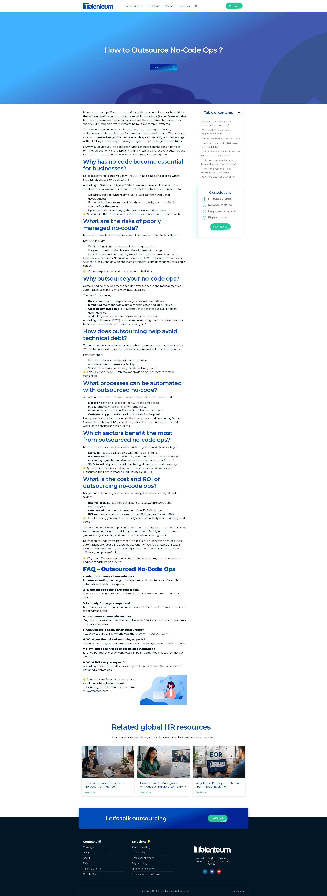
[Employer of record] (204, 211)
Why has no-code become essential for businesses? (216, 123)
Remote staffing (220, 205)
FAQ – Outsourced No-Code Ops (219, 177)
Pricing (169, 6)
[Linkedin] (205, 871)
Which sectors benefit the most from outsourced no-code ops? (218, 162)
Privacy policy (237, 891)
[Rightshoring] (204, 218)
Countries (184, 6)
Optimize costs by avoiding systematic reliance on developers (127, 210)
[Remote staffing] (204, 205)
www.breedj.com (97, 690)
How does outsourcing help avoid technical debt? (220, 145)
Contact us (94, 679)
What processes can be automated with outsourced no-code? (221, 153)
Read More (89, 792)
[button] (239, 112)
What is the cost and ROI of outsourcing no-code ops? (216, 170)
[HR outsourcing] (204, 199)
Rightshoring (217, 217)
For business (132, 6)
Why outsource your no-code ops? (221, 138)
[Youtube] (219, 871)
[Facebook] (212, 871)
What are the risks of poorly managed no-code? (216, 132)
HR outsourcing (219, 198)
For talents (154, 6)
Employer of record (222, 211)
